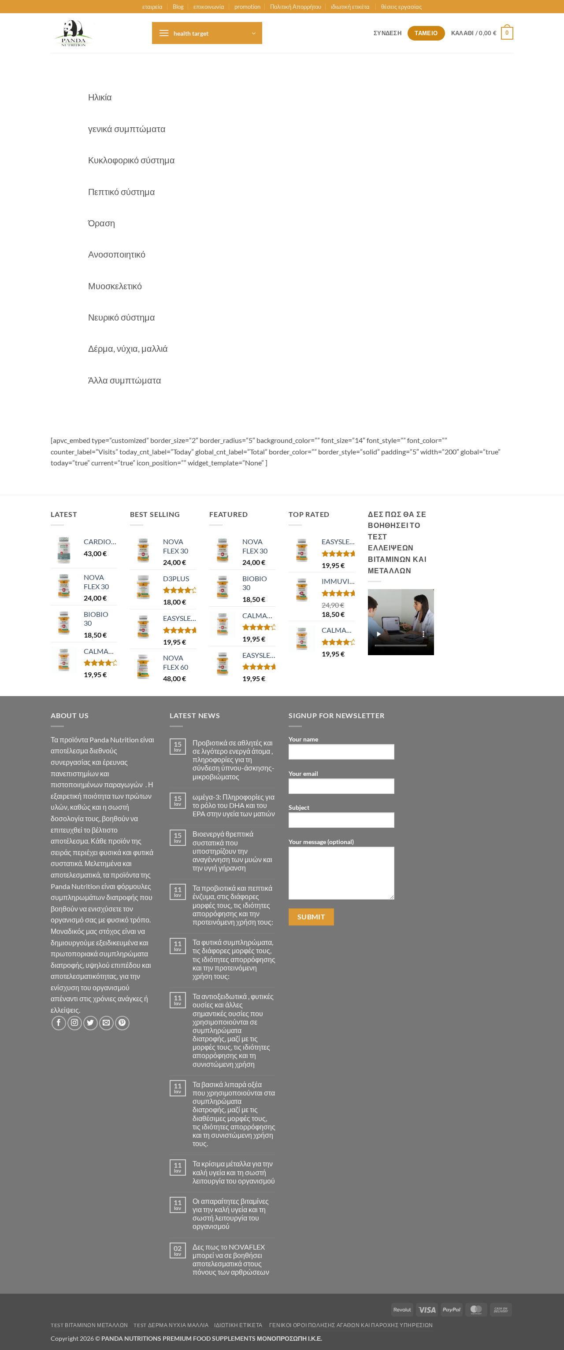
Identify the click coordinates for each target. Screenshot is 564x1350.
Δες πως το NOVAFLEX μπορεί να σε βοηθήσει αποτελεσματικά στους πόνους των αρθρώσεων (231, 1259)
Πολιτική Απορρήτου (295, 6)
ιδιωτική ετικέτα (351, 6)
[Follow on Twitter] (90, 1023)
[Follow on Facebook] (59, 1023)
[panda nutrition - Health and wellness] (95, 33)
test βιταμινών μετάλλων (89, 1325)
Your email (303, 773)
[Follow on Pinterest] (122, 1023)
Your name (303, 739)
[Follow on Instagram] (74, 1023)
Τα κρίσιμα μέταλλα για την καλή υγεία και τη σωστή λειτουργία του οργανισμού (234, 1171)
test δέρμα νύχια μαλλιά (171, 1325)
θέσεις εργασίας (401, 6)
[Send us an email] (106, 1023)
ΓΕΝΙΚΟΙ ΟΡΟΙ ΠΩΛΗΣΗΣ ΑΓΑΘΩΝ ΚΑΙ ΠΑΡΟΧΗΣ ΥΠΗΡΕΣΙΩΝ (351, 1325)
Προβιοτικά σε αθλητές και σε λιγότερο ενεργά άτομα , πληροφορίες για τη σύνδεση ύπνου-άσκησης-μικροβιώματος (234, 759)
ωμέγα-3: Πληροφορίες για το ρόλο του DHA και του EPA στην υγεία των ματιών (234, 805)
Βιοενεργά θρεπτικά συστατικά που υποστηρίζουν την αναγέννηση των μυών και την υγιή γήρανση (232, 851)
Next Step (160, 420)
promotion (247, 6)
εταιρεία (152, 6)
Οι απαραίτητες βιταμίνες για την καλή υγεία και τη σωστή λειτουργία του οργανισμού (231, 1214)
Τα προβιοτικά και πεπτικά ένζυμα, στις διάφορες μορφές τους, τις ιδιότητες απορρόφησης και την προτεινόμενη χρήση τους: (233, 905)
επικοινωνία (208, 6)
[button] (207, 33)
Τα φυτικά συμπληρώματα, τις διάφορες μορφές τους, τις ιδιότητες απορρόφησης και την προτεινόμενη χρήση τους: (234, 959)
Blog (178, 6)
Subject (299, 807)
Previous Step (92, 420)
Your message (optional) (321, 841)
